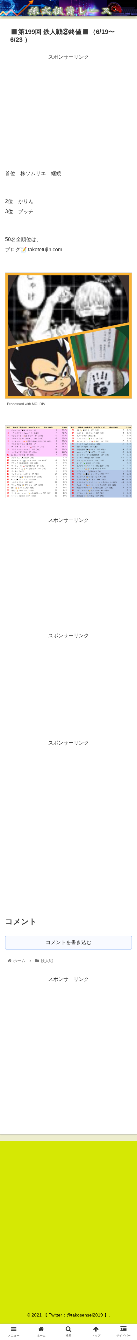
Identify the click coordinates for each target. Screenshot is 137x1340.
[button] (123, 831)
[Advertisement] (68, 106)
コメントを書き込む (68, 942)
